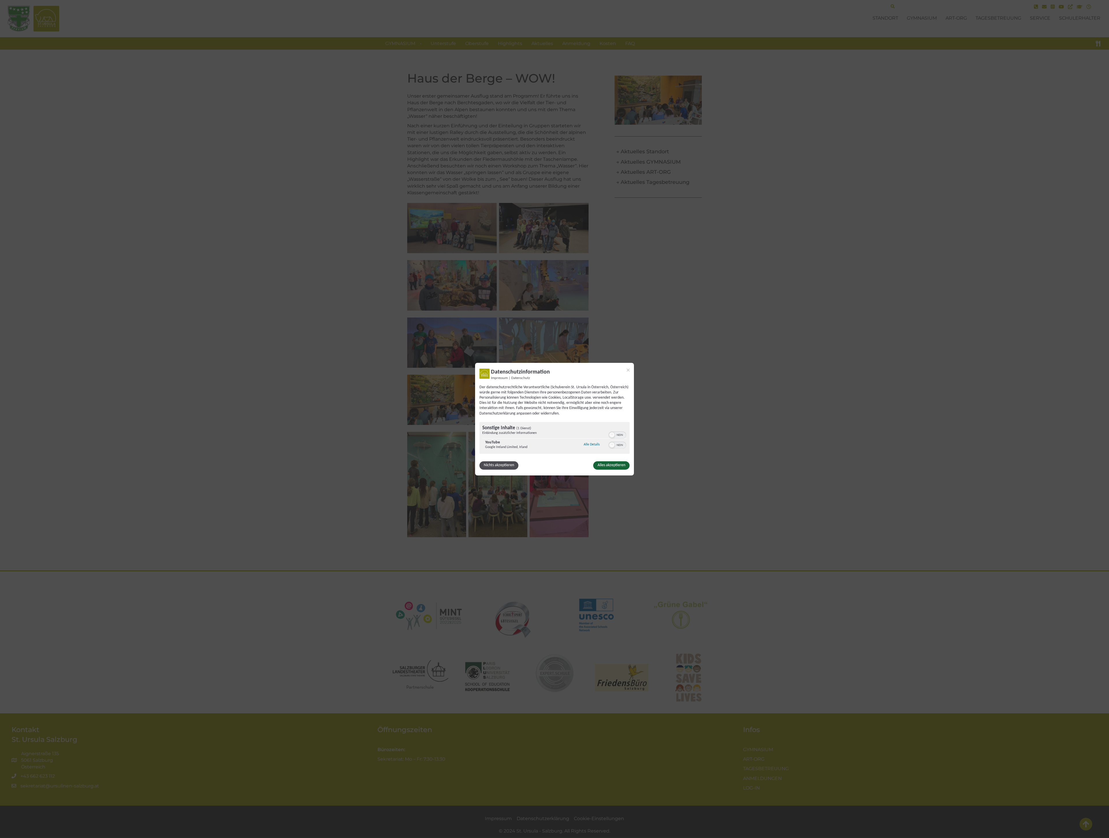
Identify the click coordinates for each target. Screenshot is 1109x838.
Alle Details (592, 444)
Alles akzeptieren (611, 465)
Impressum (499, 378)
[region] (554, 438)
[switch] (617, 434)
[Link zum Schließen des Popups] (628, 369)
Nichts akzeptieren (499, 465)
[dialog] (554, 419)
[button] (612, 435)
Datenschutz (520, 378)
